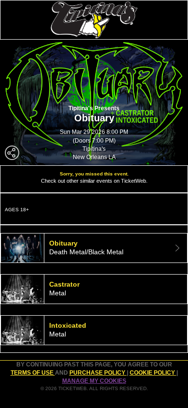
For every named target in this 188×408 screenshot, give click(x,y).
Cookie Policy (153, 372)
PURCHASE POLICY (98, 372)
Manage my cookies (94, 381)
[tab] (94, 248)
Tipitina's (94, 149)
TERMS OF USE (33, 372)
